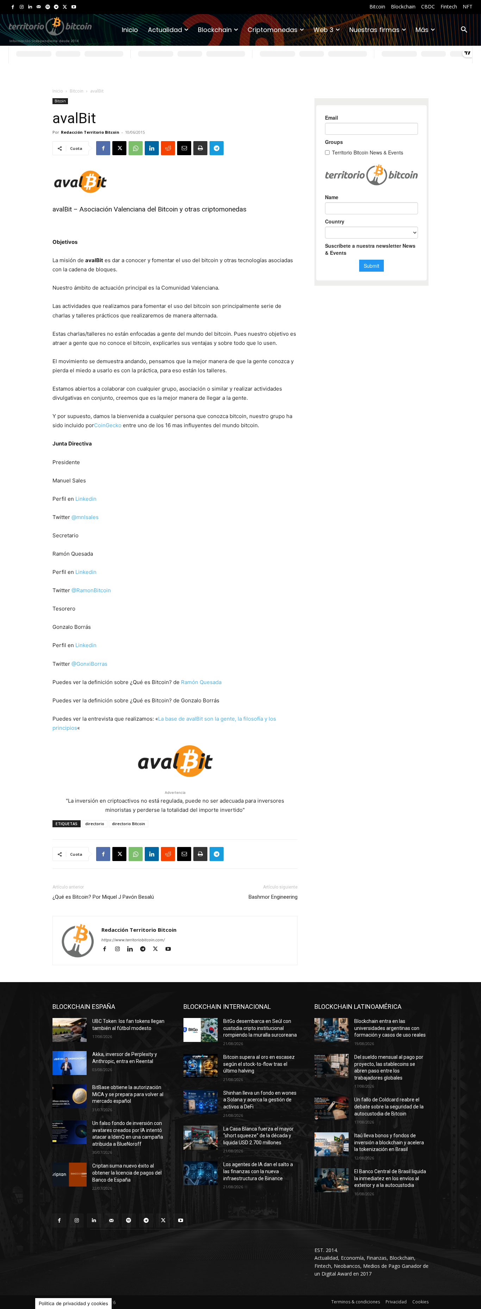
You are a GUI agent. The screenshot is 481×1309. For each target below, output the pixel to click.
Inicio (57, 91)
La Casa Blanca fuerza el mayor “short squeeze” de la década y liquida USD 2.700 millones (258, 1135)
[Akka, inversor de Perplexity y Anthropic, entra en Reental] (69, 1063)
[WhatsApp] (136, 148)
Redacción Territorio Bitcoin (90, 132)
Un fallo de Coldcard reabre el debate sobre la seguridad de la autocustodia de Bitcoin (389, 1106)
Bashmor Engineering (273, 897)
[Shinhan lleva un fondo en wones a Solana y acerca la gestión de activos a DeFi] (200, 1102)
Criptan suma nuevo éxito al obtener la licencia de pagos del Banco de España (127, 1172)
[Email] (184, 148)
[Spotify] (47, 7)
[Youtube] (73, 7)
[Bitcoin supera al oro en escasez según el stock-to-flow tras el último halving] (200, 1066)
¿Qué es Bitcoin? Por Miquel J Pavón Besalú (103, 897)
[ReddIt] (168, 148)
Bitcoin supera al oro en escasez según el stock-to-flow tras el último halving (259, 1064)
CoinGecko (107, 425)
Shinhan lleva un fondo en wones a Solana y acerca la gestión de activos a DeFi (259, 1099)
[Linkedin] (30, 7)
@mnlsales (85, 517)
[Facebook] (12, 7)
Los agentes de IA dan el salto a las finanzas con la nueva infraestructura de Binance (258, 1171)
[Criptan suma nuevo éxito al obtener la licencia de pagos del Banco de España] (69, 1175)
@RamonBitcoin (91, 590)
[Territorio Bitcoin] (50, 30)
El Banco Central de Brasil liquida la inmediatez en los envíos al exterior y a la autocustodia (390, 1178)
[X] (65, 7)
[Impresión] (200, 148)
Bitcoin (76, 91)
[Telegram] (56, 7)
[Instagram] (21, 7)
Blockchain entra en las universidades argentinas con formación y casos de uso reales (390, 1028)
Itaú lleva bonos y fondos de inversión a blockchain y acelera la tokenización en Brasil (389, 1142)
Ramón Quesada (201, 682)
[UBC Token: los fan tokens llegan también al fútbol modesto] (69, 1030)
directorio (94, 823)
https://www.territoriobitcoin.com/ (133, 939)
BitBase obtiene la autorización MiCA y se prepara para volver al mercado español (127, 1094)
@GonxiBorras (89, 663)
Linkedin (85, 498)
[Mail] (39, 7)
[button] (464, 29)
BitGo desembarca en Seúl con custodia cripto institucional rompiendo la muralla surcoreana (260, 1028)
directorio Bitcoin (128, 823)
